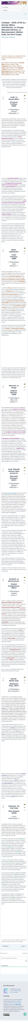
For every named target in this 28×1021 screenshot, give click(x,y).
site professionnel (17, 990)
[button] (25, 14)
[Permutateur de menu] (23, 7)
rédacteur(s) (18, 1004)
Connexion (24, 953)
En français (5, 7)
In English (5, 10)
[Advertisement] (13, 45)
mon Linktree (15, 992)
